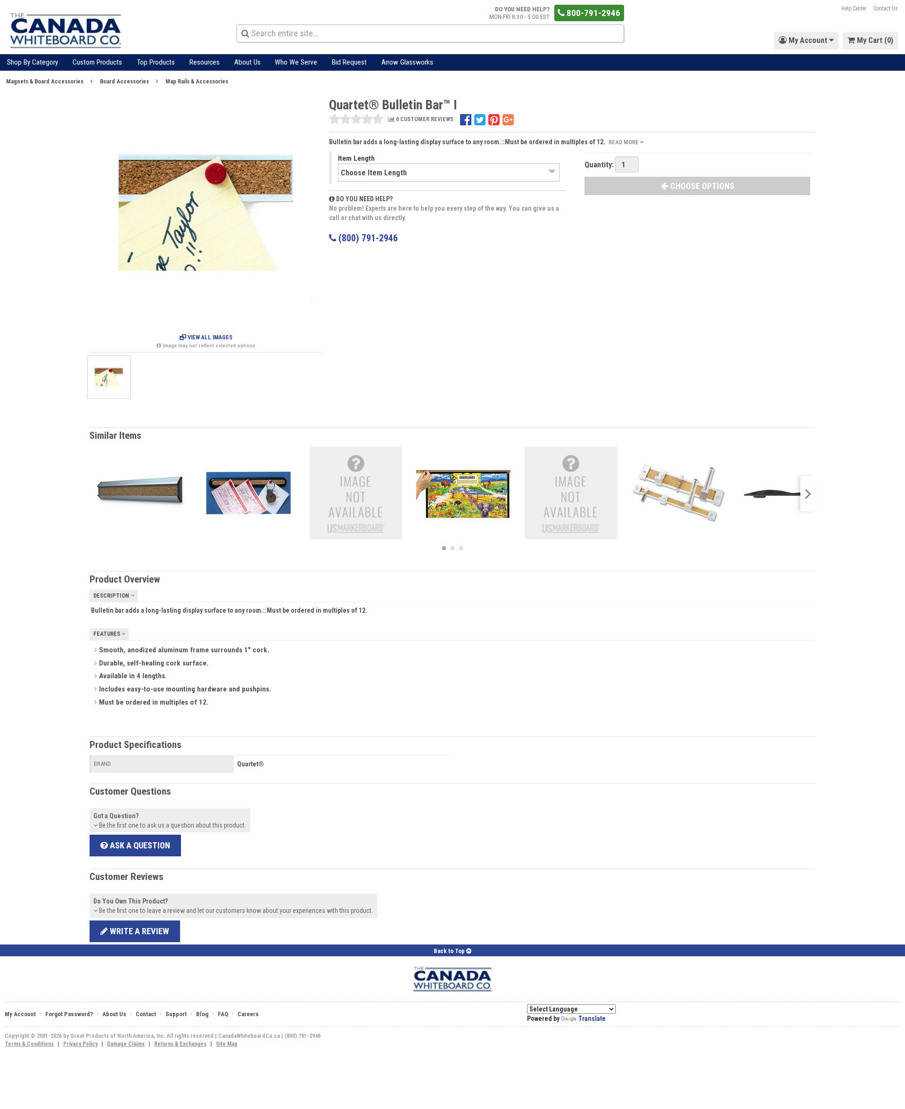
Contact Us (885, 8)
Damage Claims (126, 1044)
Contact (146, 1014)
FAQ (223, 1014)
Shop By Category (32, 62)
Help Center (853, 8)
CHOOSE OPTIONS (701, 186)
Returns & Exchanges (180, 1044)
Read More (624, 142)
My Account (20, 1014)
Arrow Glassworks (407, 62)
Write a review (138, 931)
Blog (202, 1014)
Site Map (227, 1044)
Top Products (156, 62)
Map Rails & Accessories (196, 81)
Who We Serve (296, 62)
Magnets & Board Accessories (44, 81)
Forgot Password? (69, 1014)
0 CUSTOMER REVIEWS (424, 119)
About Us (247, 62)
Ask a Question (139, 845)
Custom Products (97, 62)
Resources (204, 62)
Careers (248, 1014)
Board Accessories (124, 81)
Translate (592, 1018)
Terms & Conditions (29, 1044)
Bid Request (349, 62)
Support (176, 1014)
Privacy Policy (80, 1044)
